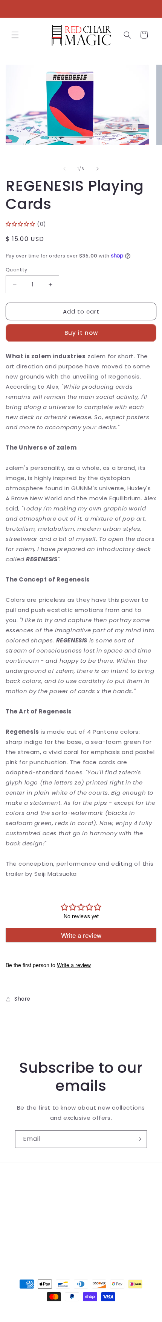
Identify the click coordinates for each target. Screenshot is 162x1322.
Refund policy (34, 1230)
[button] (15, 35)
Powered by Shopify (111, 1310)
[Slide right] (97, 169)
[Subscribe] (138, 1139)
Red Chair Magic (67, 1310)
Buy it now (81, 333)
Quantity (16, 269)
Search (25, 1179)
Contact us (31, 1196)
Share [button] (22, 998)
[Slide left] (64, 169)
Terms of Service (39, 1213)
